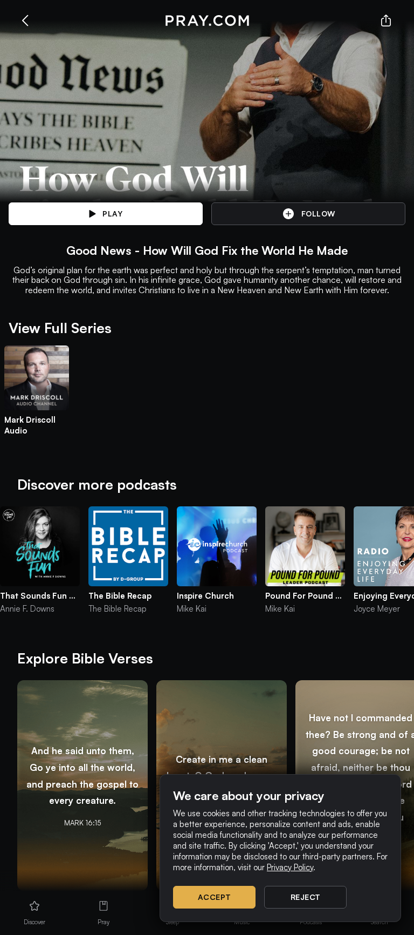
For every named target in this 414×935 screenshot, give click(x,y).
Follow (318, 213)
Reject (306, 897)
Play (112, 213)
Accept (214, 897)
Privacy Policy (290, 867)
